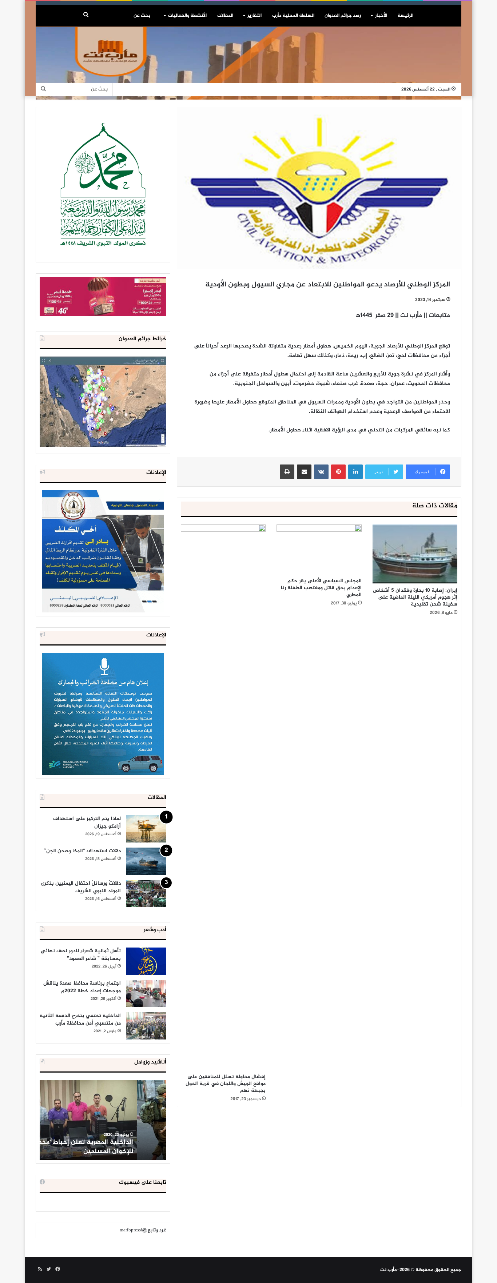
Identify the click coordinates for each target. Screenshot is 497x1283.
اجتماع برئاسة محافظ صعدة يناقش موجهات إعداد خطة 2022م (82, 987)
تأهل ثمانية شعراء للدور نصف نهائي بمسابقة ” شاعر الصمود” (81, 955)
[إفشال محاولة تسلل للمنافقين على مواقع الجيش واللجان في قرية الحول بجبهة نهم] (223, 797)
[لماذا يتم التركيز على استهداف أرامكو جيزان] (146, 828)
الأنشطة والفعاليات (187, 16)
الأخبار (381, 16)
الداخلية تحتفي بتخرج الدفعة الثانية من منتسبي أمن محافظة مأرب (80, 1019)
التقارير (254, 16)
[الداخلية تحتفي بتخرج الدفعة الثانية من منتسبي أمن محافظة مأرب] (146, 1025)
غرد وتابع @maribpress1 (143, 1230)
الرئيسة (405, 16)
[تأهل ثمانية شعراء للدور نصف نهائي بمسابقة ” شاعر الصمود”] (146, 961)
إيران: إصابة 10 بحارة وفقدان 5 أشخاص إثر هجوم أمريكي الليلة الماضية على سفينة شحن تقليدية (415, 597)
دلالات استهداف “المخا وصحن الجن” (82, 851)
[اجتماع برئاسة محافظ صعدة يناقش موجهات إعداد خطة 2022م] (146, 993)
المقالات (225, 16)
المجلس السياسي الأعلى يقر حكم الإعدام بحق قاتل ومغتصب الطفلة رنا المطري (321, 588)
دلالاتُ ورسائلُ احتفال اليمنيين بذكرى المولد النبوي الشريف (81, 887)
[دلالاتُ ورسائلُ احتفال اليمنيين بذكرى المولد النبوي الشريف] (146, 893)
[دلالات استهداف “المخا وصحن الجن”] (146, 861)
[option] (103, 1120)
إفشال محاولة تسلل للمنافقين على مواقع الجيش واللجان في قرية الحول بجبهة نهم (226, 1084)
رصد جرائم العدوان (343, 16)
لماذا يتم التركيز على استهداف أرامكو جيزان (87, 822)
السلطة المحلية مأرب (293, 16)
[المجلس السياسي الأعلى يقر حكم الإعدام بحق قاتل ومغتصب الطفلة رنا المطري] (319, 549)
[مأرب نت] (248, 63)
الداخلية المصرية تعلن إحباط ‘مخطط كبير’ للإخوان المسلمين (104, 1147)
